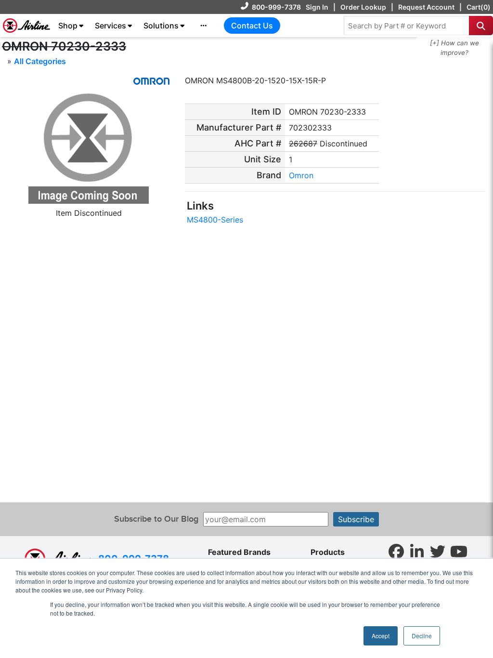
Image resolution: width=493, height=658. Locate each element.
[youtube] (458, 551)
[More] (203, 25)
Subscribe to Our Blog (156, 519)
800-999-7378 (276, 7)
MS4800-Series (215, 219)
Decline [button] (422, 636)
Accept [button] (380, 636)
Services (110, 25)
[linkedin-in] (417, 551)
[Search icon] (481, 25)
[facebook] (396, 551)
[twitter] (437, 551)
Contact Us (252, 25)
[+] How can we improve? (454, 47)
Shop (68, 25)
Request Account (426, 7)
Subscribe (356, 519)
